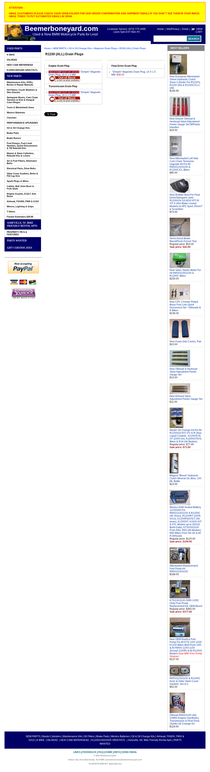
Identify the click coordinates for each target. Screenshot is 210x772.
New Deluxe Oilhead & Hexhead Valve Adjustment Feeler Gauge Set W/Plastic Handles (185, 123)
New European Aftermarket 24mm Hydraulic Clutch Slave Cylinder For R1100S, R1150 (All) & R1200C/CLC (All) (185, 82)
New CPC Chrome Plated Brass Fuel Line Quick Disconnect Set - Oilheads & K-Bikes (185, 306)
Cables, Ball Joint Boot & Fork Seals (20, 187)
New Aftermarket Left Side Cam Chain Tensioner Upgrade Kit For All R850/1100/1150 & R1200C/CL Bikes (184, 164)
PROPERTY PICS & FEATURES (17, 233)
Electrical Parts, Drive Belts (21, 168)
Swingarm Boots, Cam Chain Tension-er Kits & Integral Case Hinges (22, 100)
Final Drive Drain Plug (124, 65)
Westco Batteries (16, 112)
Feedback (89, 752)
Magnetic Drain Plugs (105, 48)
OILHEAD (12, 60)
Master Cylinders (51, 736)
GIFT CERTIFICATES (19, 247)
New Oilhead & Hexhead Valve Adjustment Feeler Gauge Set (183, 371)
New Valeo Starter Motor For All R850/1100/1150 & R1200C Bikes (185, 273)
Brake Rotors (14, 138)
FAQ (100, 752)
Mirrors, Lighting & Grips (20, 206)
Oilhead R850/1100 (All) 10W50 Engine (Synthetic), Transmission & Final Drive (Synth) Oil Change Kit (185, 719)
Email (185, 29)
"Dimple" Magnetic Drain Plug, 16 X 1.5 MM (75, 73)
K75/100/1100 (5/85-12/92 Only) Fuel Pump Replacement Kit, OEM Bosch (186, 603)
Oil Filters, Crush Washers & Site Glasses (22, 91)
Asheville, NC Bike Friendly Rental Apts (22, 224)
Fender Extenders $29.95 (20, 216)
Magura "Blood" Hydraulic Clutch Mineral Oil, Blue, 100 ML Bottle (185, 478)
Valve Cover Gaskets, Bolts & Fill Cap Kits (22, 174)
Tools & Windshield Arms (20, 107)
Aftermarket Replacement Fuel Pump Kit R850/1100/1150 (184, 568)
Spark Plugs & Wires (18, 181)
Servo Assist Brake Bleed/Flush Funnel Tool (183, 240)
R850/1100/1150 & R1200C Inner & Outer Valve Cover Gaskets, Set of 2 (185, 681)
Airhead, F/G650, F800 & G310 (23, 201)
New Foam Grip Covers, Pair (185, 341)
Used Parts (14, 48)
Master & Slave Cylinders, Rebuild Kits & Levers (20, 154)
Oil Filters (89, 736)
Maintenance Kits (72, 736)
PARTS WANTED (17, 240)
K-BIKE (11, 54)
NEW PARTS (14, 76)
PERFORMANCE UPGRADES (22, 123)
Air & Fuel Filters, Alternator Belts (22, 162)
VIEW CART (199, 30)
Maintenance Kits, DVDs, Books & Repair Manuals (20, 83)
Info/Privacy (173, 29)
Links (77, 752)
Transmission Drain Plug (63, 86)
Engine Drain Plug (59, 65)
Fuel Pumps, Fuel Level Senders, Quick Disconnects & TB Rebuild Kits (22, 145)
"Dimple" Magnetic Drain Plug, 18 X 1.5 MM (75, 94)
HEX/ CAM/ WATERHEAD (20, 65)
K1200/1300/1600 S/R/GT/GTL (22, 70)
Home (160, 29)
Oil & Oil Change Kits (18, 128)
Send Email (129, 752)
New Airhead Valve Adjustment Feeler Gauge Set (186, 397)
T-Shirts (11, 211)
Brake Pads (13, 133)
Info (117, 752)
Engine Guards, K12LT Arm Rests (21, 195)
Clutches (11, 117)
